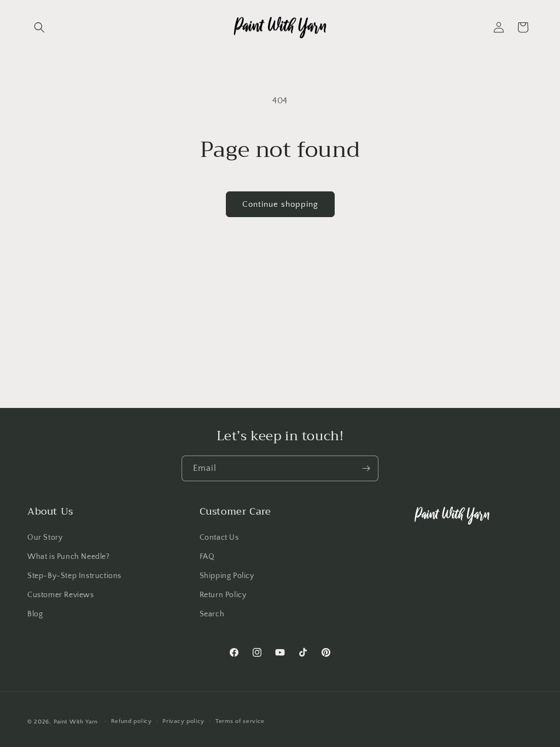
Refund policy (131, 721)
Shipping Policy (227, 575)
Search (212, 614)
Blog (35, 614)
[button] (39, 27)
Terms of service (240, 721)
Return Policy (223, 595)
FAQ (207, 556)
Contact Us (219, 537)
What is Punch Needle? (68, 556)
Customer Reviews (60, 595)
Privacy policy (183, 721)
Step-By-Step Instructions (74, 575)
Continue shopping (280, 204)
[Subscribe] (366, 468)
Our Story (44, 537)
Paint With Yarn (76, 722)
